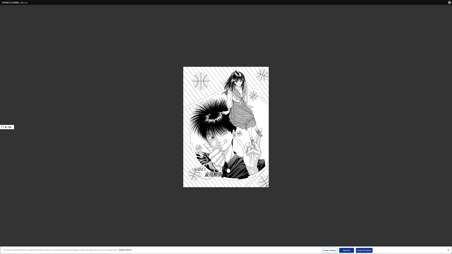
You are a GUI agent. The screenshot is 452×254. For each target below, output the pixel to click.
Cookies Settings (329, 250)
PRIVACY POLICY (125, 250)
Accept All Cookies (364, 250)
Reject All (346, 250)
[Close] (448, 249)
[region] (226, 250)
